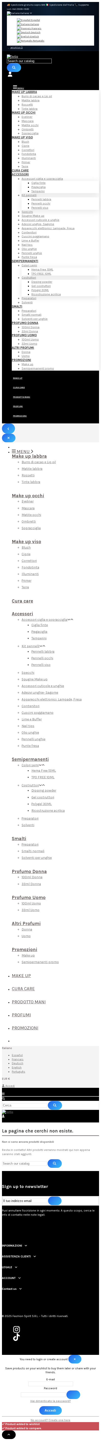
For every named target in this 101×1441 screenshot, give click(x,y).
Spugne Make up (33, 215)
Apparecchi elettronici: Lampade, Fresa (48, 228)
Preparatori (29, 298)
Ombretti (28, 129)
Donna (26, 352)
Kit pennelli (29, 195)
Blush (25, 141)
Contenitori (29, 232)
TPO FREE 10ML (41, 273)
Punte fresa (29, 257)
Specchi (27, 212)
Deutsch (35, 32)
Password (50, 1388)
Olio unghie (29, 249)
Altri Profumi (23, 348)
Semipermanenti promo (38, 368)
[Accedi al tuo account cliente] (50, 74)
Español (35, 20)
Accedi (10, 1086)
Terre (25, 166)
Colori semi (29, 265)
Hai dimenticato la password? (50, 1401)
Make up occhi (24, 112)
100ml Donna (30, 327)
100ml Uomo (30, 339)
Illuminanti (29, 158)
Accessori (20, 174)
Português (38, 40)
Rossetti (27, 104)
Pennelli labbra (41, 199)
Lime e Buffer (30, 240)
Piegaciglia (38, 187)
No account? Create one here (50, 1420)
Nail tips (27, 244)
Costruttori (29, 277)
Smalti (17, 306)
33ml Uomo (29, 343)
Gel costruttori (41, 286)
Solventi (27, 302)
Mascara (28, 121)
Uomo (26, 356)
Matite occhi (30, 125)
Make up (27, 364)
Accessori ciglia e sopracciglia (42, 178)
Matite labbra (30, 100)
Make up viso (22, 137)
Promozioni (21, 360)
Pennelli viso (39, 207)
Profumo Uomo (24, 335)
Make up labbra (24, 92)
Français (36, 28)
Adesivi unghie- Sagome (38, 224)
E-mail (50, 1379)
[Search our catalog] (14, 67)
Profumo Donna (25, 323)
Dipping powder (41, 281)
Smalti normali (31, 314)
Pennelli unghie (32, 253)
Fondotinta (29, 154)
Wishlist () (16, 47)
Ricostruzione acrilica (46, 294)
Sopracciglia (30, 133)
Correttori (28, 150)
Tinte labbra (30, 108)
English (34, 36)
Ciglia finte (38, 183)
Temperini (38, 191)
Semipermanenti (25, 261)
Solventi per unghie (35, 319)
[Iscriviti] (55, 1201)
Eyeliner (27, 117)
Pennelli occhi (40, 203)
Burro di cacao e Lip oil (37, 96)
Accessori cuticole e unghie (40, 220)
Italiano (34, 24)
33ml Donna (30, 331)
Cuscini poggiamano (35, 236)
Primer (26, 162)
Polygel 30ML (40, 290)
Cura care (20, 170)
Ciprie (25, 146)
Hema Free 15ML (42, 269)
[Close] (8, 438)
